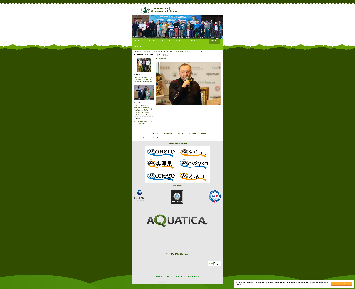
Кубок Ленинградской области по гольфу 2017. (178, 51)
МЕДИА (145, 51)
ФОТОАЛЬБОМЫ (156, 51)
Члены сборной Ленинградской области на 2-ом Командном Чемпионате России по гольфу (143, 79)
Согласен (341, 284)
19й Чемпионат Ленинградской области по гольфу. (143, 122)
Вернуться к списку (162, 58)
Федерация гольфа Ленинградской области (164, 9)
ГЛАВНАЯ (137, 51)
